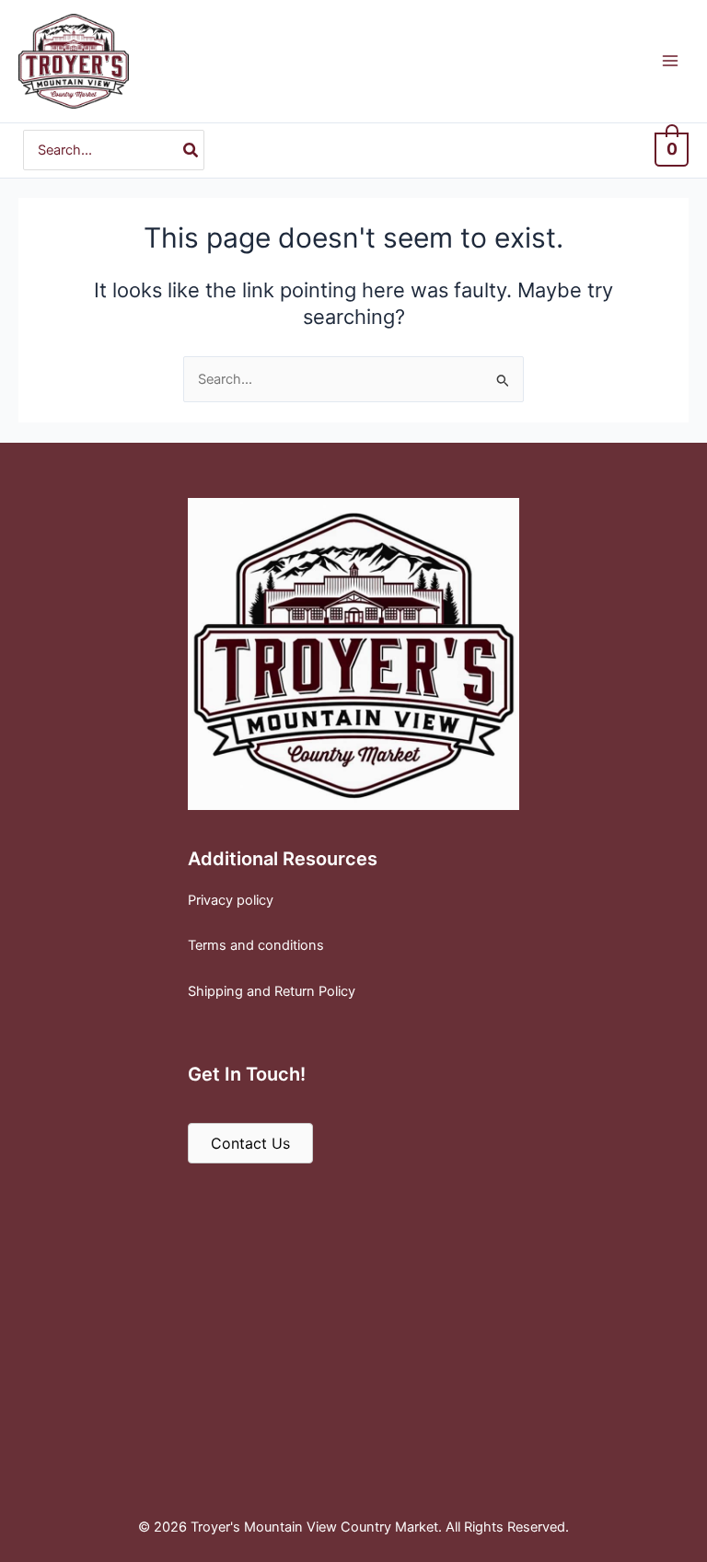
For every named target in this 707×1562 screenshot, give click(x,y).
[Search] (191, 150)
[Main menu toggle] (670, 60)
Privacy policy (230, 900)
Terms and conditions (256, 945)
